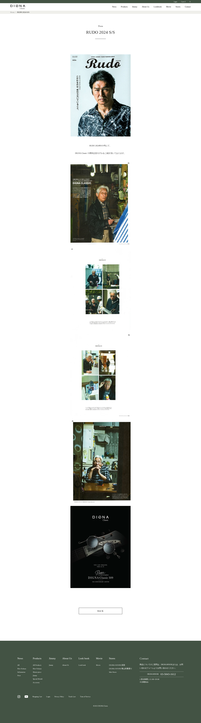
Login (175, 2)
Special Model (37, 679)
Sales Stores (112, 672)
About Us (145, 7)
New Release (21, 668)
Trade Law (72, 696)
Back (100, 611)
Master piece (37, 672)
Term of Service (85, 696)
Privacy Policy (59, 696)
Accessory (36, 682)
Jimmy (134, 7)
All (18, 665)
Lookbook (158, 7)
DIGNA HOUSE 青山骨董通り (120, 668)
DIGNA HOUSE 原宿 (117, 665)
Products (124, 7)
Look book (83, 658)
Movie (168, 7)
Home (12, 12)
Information (21, 672)
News (114, 7)
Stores (178, 7)
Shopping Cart (37, 696)
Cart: (183, 2)
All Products (37, 665)
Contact (188, 7)
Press (19, 675)
